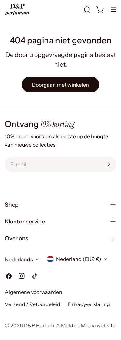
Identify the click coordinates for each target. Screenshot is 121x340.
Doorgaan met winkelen (60, 84)
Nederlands (19, 259)
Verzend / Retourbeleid (32, 304)
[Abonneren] (109, 164)
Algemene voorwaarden (33, 292)
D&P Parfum (39, 325)
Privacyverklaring (89, 304)
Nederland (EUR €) (78, 259)
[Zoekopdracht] (87, 9)
